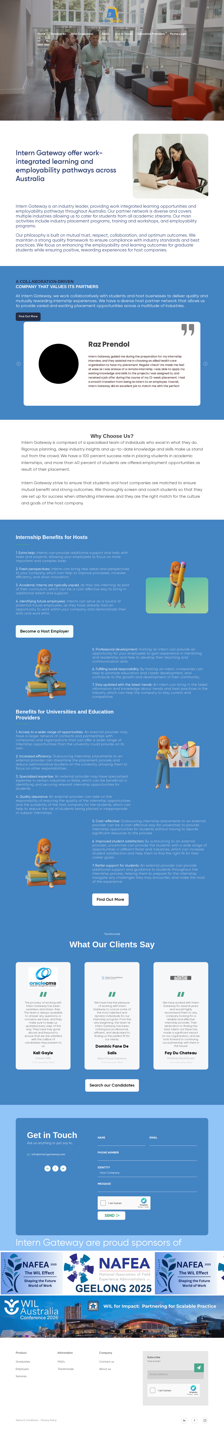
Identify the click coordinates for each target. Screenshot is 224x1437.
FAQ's (61, 1361)
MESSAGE (104, 1184)
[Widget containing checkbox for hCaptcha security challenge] (124, 1203)
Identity (104, 1167)
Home (41, 34)
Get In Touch (123, 34)
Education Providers (151, 34)
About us (105, 1369)
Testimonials (66, 1369)
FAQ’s (106, 34)
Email (153, 1137)
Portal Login (178, 34)
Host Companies (82, 34)
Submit (199, 1367)
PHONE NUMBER (108, 1152)
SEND (110, 1216)
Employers (22, 1369)
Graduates (58, 34)
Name (102, 1137)
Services (21, 1376)
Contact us (106, 1361)
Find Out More (28, 316)
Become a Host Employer (44, 631)
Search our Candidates (112, 1085)
